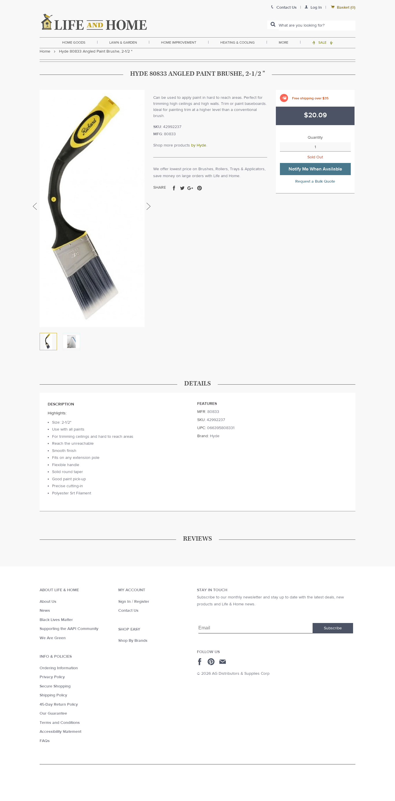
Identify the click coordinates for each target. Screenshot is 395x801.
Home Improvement (178, 42)
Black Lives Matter (56, 619)
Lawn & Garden (123, 42)
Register (141, 601)
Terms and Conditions (60, 722)
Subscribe (333, 628)
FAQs (45, 740)
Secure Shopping (55, 686)
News (45, 610)
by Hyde (198, 145)
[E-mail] (223, 662)
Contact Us (128, 610)
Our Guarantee (53, 713)
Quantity (315, 138)
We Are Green (53, 638)
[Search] (273, 25)
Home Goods (73, 42)
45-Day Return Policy (59, 704)
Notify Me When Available (315, 169)
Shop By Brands (132, 640)
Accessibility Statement (60, 731)
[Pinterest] (212, 662)
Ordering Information (59, 668)
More (283, 42)
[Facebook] (200, 662)
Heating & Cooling (237, 42)
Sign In (124, 601)
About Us (48, 601)
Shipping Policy (53, 695)
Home (45, 51)
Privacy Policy (52, 677)
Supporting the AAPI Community (69, 628)
